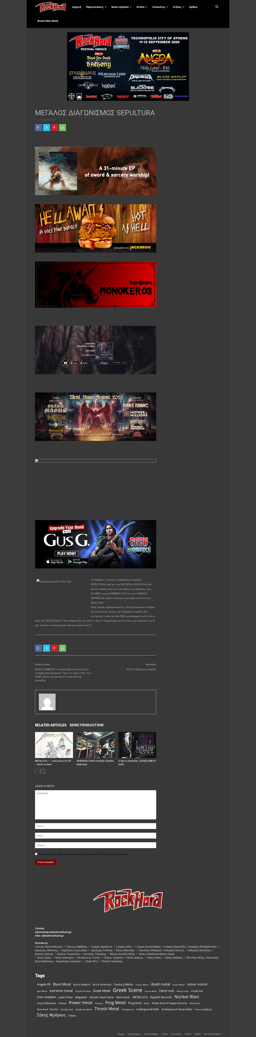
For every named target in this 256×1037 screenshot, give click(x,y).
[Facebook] (38, 127)
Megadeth (81, 997)
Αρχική (76, 7)
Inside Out (197, 991)
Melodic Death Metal (102, 997)
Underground (128, 1009)
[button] (217, 7)
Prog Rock (134, 1003)
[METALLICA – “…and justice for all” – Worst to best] (54, 745)
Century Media (123, 984)
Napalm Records (161, 997)
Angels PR (44, 984)
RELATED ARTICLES (50, 725)
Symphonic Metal (83, 1009)
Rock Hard (195, 1003)
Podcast (62, 1003)
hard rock (166, 991)
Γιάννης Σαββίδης (203, 1009)
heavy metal (182, 991)
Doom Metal (179, 984)
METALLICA (140, 997)
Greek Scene (127, 990)
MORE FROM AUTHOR (86, 725)
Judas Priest (66, 997)
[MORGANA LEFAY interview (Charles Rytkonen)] (96, 745)
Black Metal (62, 984)
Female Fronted (82, 991)
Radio (146, 1003)
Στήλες (177, 7)
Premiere (99, 1003)
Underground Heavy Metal (176, 1009)
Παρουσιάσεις (94, 7)
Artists (141, 7)
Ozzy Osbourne (46, 1003)
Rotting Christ (67, 1009)
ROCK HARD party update (141, 669)
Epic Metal (42, 991)
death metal (160, 984)
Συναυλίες (158, 7)
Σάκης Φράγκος (51, 1015)
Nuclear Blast (186, 997)
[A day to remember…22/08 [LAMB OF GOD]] (137, 745)
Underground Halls (147, 1009)
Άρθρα (193, 7)
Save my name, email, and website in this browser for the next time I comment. (83, 854)
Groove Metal (151, 991)
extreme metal (61, 990)
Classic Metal (141, 984)
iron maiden (46, 997)
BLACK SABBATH (81, 984)
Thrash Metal (107, 1009)
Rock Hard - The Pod (47, 1009)
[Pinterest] (54, 127)
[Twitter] (46, 127)
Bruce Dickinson (102, 984)
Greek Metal (101, 991)
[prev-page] (37, 771)
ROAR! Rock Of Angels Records (169, 1003)
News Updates (120, 7)
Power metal (80, 1002)
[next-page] (43, 771)
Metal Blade (123, 997)
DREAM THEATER (197, 984)
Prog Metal (115, 1002)
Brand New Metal (47, 20)
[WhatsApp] (62, 127)
